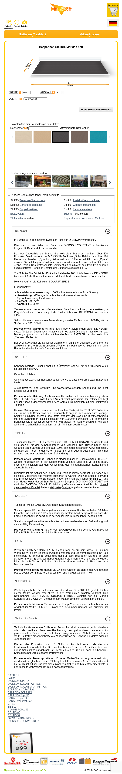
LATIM (11, 678)
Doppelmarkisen (29, 209)
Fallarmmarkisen (82, 209)
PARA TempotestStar (19, 701)
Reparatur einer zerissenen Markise (84, 218)
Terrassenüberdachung (33, 200)
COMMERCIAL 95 (18, 709)
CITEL (11, 704)
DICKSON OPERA (18, 681)
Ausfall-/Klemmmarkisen (86, 200)
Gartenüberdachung (31, 204)
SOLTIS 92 (14, 715)
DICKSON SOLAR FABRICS (24, 683)
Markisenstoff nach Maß (32, 34)
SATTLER (13, 675)
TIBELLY (13, 706)
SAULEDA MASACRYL (21, 689)
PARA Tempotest (17, 698)
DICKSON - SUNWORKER (23, 721)
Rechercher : (19, 128)
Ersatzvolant (17, 213)
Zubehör (68, 213)
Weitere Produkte (90, 34)
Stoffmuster (17, 218)
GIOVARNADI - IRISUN (21, 718)
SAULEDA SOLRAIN (20, 692)
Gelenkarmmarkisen (84, 204)
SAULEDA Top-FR (18, 695)
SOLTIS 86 (14, 712)
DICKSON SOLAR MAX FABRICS (27, 686)
